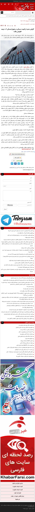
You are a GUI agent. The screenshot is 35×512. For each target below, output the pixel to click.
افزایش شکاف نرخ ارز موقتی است (26, 291)
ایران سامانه (25, 508)
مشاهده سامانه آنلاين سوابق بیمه (26, 334)
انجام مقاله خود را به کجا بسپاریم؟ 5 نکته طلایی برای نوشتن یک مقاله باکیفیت (18, 280)
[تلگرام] (17, 220)
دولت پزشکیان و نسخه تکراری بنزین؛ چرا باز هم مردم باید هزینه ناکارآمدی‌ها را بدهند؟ (18, 257)
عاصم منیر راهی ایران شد (28, 289)
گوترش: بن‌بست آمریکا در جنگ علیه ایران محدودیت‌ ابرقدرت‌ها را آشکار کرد (18, 265)
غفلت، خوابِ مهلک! (29, 237)
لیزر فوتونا (17, 499)
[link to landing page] (27, 6)
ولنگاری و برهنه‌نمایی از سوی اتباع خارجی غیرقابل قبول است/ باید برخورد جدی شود (17, 312)
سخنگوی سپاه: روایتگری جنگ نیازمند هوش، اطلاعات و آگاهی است (20, 318)
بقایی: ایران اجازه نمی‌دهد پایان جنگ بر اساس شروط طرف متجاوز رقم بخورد (18, 314)
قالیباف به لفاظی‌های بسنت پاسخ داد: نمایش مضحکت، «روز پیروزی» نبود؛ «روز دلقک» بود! (17, 251)
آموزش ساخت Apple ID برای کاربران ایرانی (24, 345)
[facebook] (15, 4)
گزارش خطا (17, 157)
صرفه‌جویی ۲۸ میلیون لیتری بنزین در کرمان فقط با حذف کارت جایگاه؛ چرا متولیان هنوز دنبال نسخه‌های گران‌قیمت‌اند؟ (17, 298)
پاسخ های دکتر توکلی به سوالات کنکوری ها (24, 356)
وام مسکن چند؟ (30, 286)
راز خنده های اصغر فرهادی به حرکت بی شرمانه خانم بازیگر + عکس (20, 347)
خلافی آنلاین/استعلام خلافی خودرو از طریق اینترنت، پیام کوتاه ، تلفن (19, 352)
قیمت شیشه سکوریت (17, 486)
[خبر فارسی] (17, 447)
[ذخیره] (5, 25)
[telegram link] (19, 163)
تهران (22, 151)
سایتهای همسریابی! (29, 338)
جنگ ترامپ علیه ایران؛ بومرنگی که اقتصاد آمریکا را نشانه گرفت (21, 260)
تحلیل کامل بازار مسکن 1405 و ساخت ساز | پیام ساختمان (22, 278)
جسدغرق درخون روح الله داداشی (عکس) (25, 354)
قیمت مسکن (26, 151)
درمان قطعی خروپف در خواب (17, 496)
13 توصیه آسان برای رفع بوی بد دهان (26, 332)
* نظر (31, 188)
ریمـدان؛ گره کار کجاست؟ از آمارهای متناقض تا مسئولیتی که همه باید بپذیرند (18, 239)
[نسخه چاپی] (1, 25)
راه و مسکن (23, 24)
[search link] (2, 12)
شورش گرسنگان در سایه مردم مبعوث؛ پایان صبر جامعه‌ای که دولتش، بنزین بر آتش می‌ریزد (17, 270)
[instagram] (12, 4)
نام (31, 178)
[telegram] (8, 4)
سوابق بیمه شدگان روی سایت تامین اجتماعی (24, 327)
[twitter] (5, 4)
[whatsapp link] (22, 163)
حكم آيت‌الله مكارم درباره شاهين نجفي (25, 336)
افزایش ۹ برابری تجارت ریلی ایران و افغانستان (24, 316)
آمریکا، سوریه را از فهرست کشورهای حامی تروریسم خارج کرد (21, 309)
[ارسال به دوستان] (3, 25)
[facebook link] (15, 163)
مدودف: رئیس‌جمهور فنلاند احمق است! (25, 267)
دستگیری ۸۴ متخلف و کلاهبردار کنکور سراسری (24, 263)
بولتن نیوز (26, 67)
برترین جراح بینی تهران (17, 483)
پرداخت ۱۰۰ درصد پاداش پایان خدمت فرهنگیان (24, 349)
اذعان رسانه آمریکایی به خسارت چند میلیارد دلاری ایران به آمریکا (20, 231)
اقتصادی (27, 24)
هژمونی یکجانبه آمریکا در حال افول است (25, 233)
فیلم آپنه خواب (17, 493)
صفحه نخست (32, 24)
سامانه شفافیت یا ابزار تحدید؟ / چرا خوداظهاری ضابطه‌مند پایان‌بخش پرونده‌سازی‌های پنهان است (20, 306)
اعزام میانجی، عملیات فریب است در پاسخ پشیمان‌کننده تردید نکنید (20, 235)
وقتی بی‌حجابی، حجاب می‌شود (27, 248)
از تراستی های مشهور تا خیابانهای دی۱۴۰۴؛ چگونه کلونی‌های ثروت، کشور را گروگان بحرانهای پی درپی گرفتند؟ (17, 294)
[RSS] (1, 4)
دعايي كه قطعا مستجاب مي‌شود (27, 341)
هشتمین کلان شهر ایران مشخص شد (26, 325)
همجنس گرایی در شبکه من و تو (27, 329)
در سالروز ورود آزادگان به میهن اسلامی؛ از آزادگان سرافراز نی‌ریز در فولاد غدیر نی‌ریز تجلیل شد (19, 17)
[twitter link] (12, 163)
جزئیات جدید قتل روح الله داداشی (26, 343)
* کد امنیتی (29, 202)
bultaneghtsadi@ (26, 149)
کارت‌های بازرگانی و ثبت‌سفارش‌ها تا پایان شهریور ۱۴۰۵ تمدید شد (20, 254)
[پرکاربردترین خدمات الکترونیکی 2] (17, 387)
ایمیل (30, 183)
